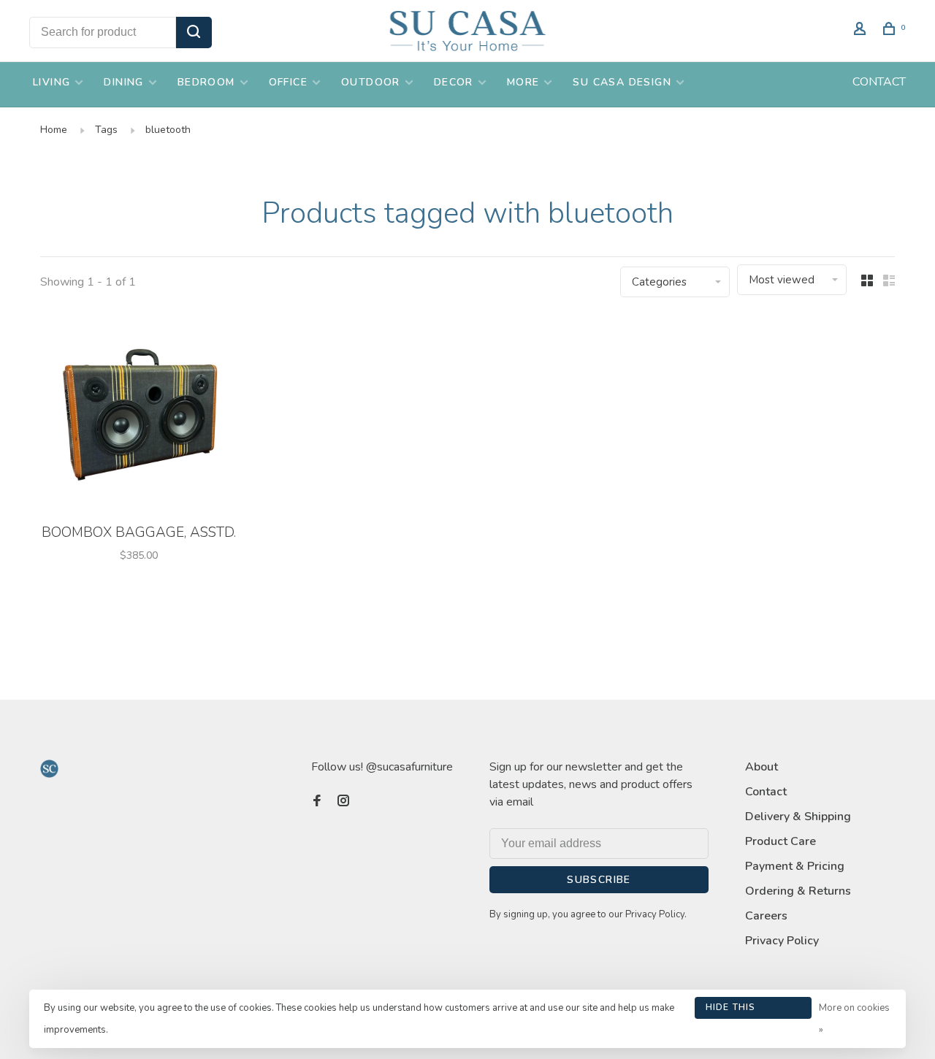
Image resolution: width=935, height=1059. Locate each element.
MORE (523, 82)
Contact (766, 792)
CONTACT (879, 82)
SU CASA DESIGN (622, 82)
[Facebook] (317, 802)
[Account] (862, 31)
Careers (766, 916)
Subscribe (599, 880)
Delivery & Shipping (798, 816)
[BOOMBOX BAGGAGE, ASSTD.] (138, 415)
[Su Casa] (49, 768)
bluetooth (168, 130)
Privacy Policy (782, 941)
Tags (106, 130)
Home (53, 130)
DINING (123, 82)
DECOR (453, 82)
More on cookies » (854, 1018)
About (761, 767)
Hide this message (731, 1010)
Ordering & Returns (798, 891)
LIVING (51, 82)
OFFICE (288, 82)
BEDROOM (206, 82)
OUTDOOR (370, 82)
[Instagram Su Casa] (343, 802)
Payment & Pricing (794, 866)
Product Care (780, 841)
